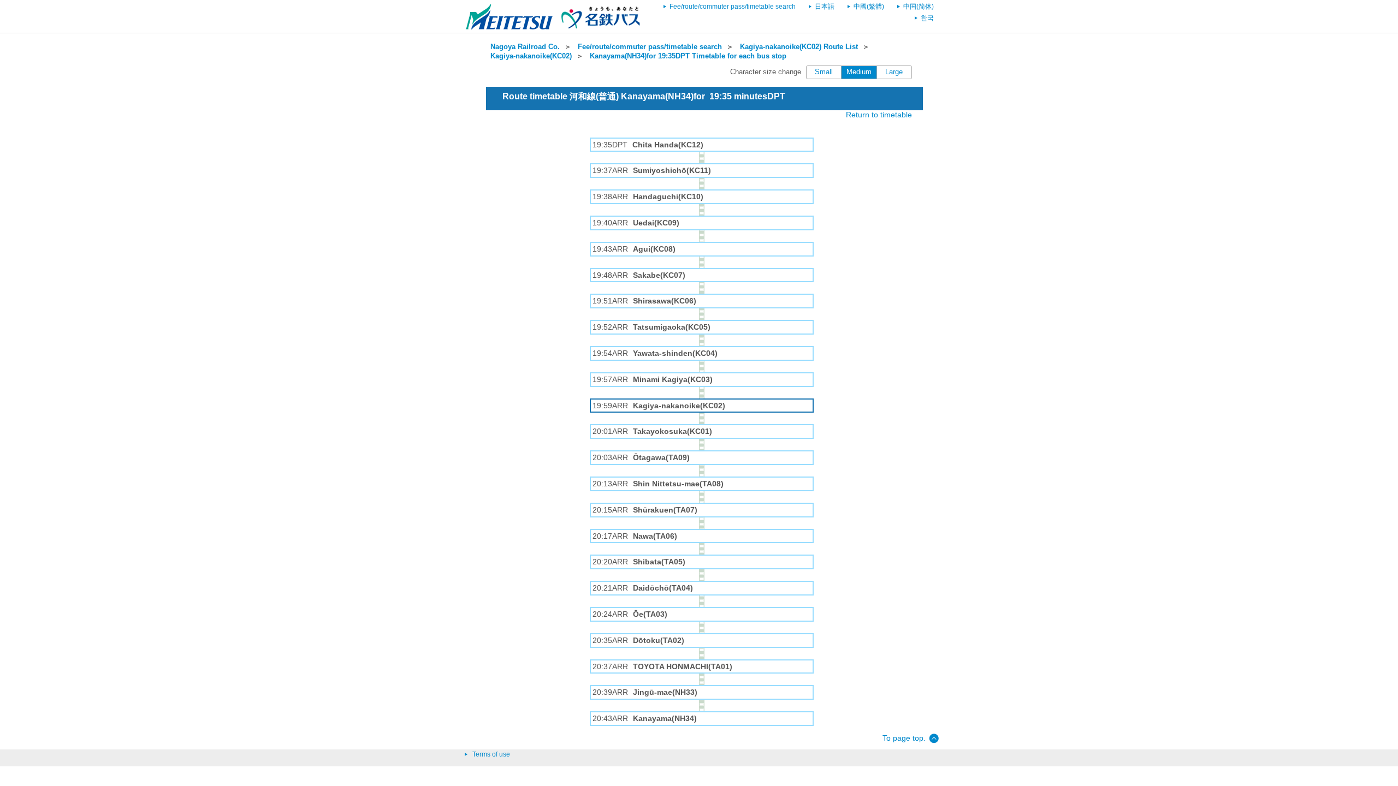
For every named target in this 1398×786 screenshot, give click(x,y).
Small (824, 72)
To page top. (904, 738)
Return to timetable (879, 114)
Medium (859, 72)
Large (894, 72)
